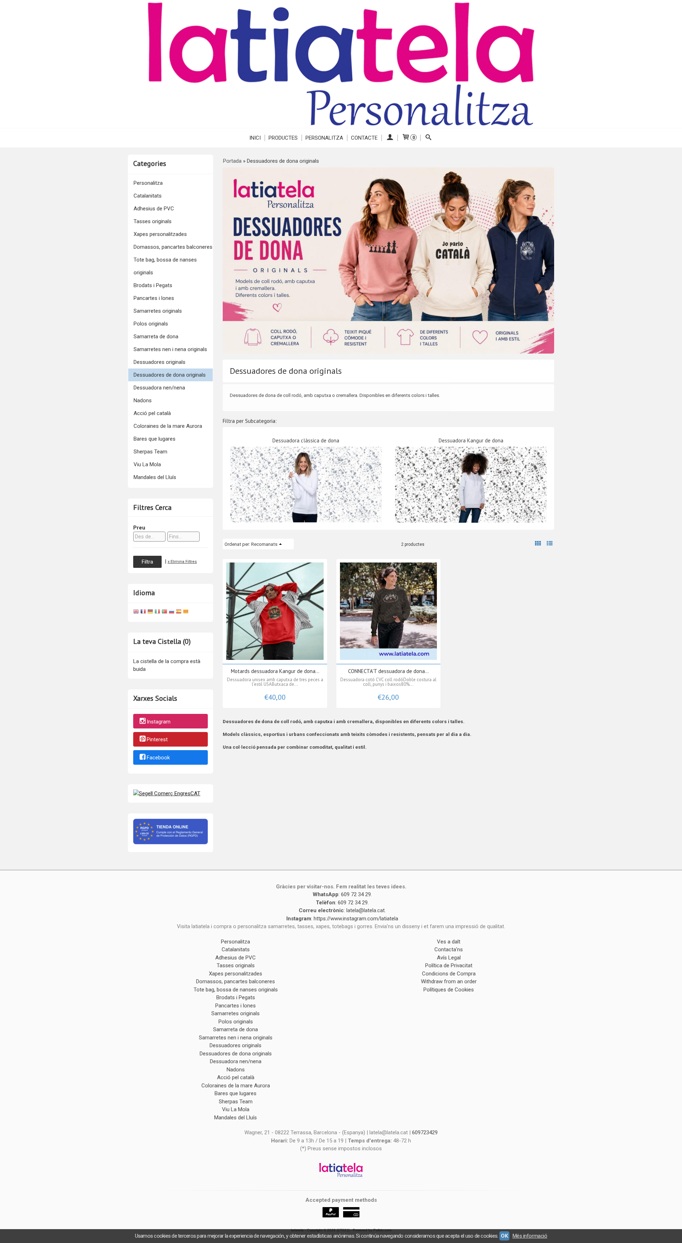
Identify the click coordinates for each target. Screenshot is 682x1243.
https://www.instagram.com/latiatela (356, 918)
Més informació (530, 1236)
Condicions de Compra (449, 973)
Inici (255, 138)
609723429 (425, 1132)
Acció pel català (152, 413)
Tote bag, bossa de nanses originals (165, 266)
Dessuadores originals (159, 362)
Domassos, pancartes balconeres (173, 247)
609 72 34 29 (356, 894)
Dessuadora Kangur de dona (471, 440)
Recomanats (264, 544)
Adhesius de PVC (154, 208)
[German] (150, 612)
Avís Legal (449, 957)
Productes (283, 138)
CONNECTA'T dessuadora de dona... (388, 671)
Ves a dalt (448, 941)
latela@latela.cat (365, 910)
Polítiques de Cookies (448, 989)
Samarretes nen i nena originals (170, 349)
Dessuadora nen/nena (159, 387)
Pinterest (157, 740)
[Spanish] (179, 612)
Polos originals (151, 324)
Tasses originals (153, 221)
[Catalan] (186, 612)
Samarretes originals (158, 311)
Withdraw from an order (449, 981)
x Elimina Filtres (182, 561)
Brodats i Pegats (153, 285)
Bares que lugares (154, 439)
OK (504, 1236)
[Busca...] (428, 138)
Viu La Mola (147, 464)
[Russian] (171, 612)
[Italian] (157, 612)
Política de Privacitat (448, 965)
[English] (136, 612)
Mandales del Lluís (155, 477)
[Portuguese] (164, 612)
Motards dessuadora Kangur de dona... (275, 671)
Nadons (143, 400)
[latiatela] (341, 64)
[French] (143, 612)
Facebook (158, 757)
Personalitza (324, 138)
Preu (139, 527)
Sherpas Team (150, 451)
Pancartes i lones (154, 298)
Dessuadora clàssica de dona (305, 440)
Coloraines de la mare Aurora (168, 426)
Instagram (158, 722)
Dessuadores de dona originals (170, 375)
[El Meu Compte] (389, 138)
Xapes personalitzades (160, 234)
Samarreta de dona (156, 336)
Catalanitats (148, 196)
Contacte (364, 138)
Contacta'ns (448, 949)
